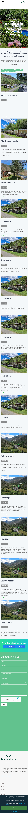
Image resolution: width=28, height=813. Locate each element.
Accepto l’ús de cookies (14, 808)
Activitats (3, 789)
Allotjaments (3, 780)
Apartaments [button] (9, 646)
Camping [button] (20, 646)
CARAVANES (5, 71)
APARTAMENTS (10, 69)
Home (2, 783)
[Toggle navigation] (2, 2)
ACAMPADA (12, 71)
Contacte (3, 792)
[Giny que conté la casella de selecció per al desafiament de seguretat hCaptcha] (11, 699)
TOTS (3, 69)
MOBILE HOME (19, 69)
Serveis (2, 786)
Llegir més (4, 116)
